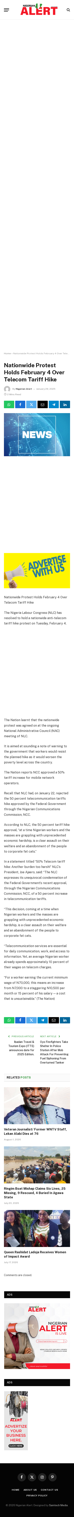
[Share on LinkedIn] (65, 404)
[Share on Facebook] (20, 404)
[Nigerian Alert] (39, 10)
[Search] (68, 10)
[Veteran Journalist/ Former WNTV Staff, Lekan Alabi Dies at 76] (37, 1105)
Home (7, 353)
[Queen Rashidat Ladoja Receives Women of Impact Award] (37, 1228)
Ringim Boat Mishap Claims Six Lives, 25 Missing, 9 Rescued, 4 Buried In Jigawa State (35, 1193)
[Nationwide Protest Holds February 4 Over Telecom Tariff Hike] (37, 434)
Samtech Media (58, 1505)
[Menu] (6, 10)
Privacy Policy (37, 1495)
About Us (30, 1489)
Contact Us (49, 1489)
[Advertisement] (37, 186)
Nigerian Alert (24, 389)
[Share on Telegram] (54, 404)
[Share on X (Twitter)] (31, 404)
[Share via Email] (42, 404)
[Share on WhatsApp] (9, 404)
